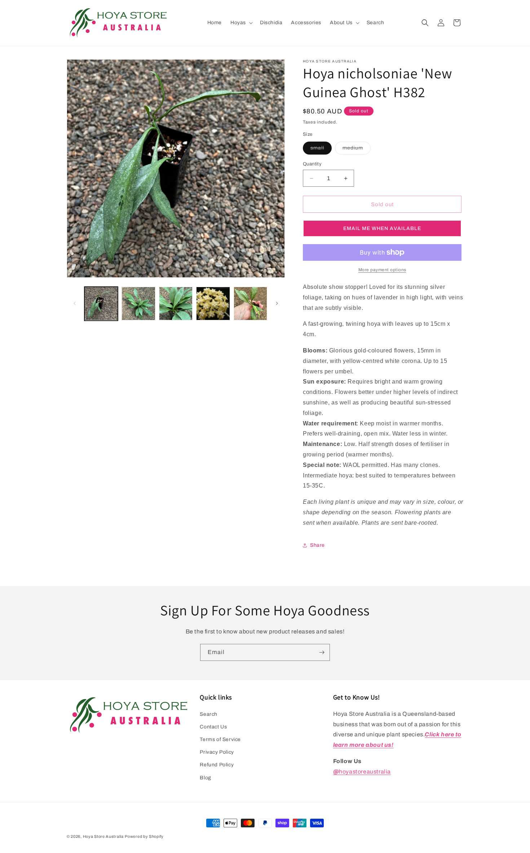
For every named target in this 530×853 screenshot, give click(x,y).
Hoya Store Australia (103, 836)
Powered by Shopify (144, 836)
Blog (205, 777)
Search (208, 714)
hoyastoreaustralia (362, 771)
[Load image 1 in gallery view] (101, 303)
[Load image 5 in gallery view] (250, 303)
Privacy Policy (217, 752)
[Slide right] (277, 303)
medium (357, 150)
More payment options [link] (382, 269)
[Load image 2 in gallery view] (138, 303)
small (321, 150)
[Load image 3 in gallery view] (176, 303)
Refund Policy (217, 764)
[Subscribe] (322, 652)
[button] (241, 22)
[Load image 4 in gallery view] (213, 303)
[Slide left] (75, 303)
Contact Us (213, 726)
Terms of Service (220, 739)
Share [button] (317, 545)
